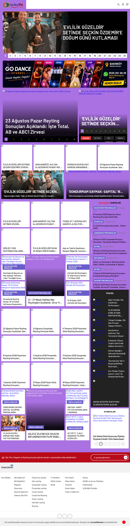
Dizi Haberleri (109, 138)
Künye (85, 477)
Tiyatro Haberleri (72, 492)
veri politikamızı (96, 522)
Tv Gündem (55, 477)
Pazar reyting (37, 499)
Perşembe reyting (39, 488)
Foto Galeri (69, 477)
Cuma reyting (37, 492)
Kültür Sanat (56, 481)
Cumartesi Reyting (39, 495)
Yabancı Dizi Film (21, 495)
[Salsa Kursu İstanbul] (65, 74)
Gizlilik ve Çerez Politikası (93, 481)
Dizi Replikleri (19, 481)
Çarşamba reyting (39, 485)
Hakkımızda (87, 485)
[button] (5, 55)
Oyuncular (18, 488)
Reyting (97, 138)
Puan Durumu (7, 467)
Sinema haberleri (120, 138)
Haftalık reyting (38, 502)
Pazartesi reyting (39, 477)
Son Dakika (5, 477)
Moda (53, 485)
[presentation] (96, 444)
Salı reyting (36, 481)
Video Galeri (70, 481)
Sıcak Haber (70, 488)
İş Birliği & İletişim (90, 488)
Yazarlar (68, 485)
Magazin (86, 138)
